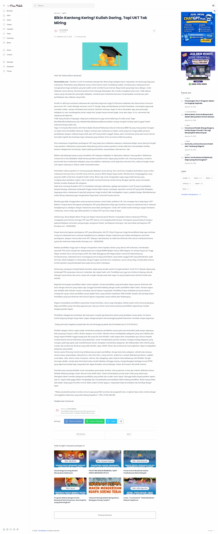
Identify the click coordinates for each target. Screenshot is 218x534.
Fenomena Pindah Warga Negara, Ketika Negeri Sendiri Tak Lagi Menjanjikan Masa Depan (199, 130)
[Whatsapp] (17, 529)
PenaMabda (42, 531)
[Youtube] (14, 529)
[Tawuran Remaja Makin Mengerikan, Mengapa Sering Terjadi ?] (105, 486)
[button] (213, 6)
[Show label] (191, 194)
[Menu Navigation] (4, 5)
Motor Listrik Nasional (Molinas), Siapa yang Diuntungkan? (199, 158)
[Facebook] (4, 529)
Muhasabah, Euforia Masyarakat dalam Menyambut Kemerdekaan (199, 115)
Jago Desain (75, 531)
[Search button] (35, 5)
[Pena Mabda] (63, 30)
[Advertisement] (198, 235)
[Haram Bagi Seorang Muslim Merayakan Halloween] (70, 458)
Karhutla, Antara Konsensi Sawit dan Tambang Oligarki (199, 145)
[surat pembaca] (191, 112)
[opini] (188, 98)
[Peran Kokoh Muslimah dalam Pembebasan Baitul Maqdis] (140, 458)
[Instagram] (7, 529)
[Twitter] (11, 529)
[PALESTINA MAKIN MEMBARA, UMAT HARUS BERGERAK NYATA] (105, 458)
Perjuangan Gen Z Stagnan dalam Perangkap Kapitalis (199, 102)
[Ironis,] (140, 486)
